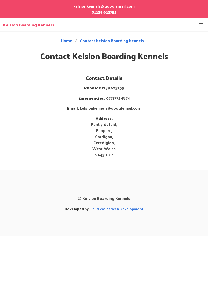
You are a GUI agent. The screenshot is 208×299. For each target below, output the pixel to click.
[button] (201, 24)
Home (66, 41)
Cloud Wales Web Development (116, 208)
